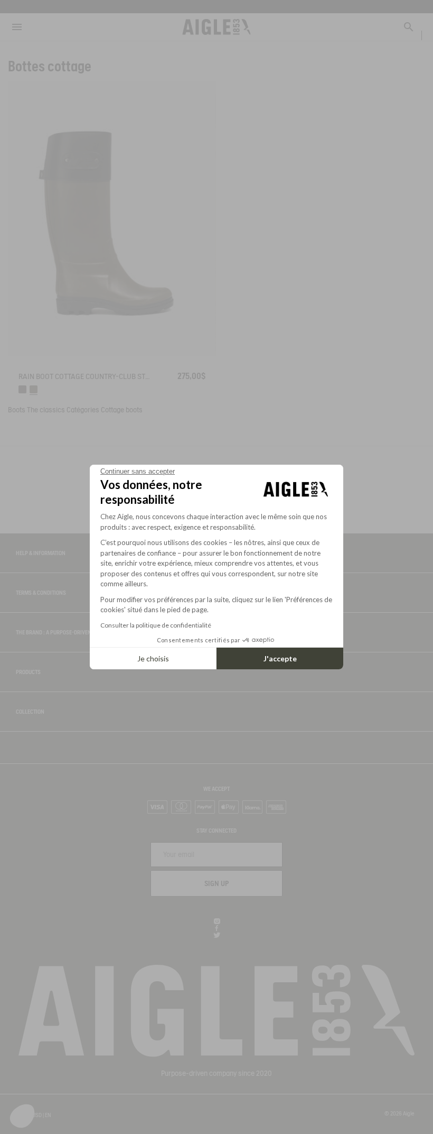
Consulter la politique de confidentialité (155, 625)
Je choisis (153, 658)
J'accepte (280, 658)
